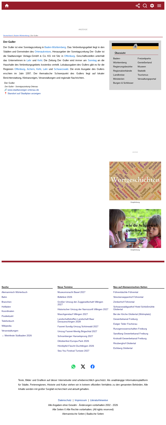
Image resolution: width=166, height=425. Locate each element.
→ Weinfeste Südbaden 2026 (17, 335)
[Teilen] (137, 5)
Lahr (29, 60)
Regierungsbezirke (122, 66)
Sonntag (92, 60)
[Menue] (159, 5)
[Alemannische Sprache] (135, 181)
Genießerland (145, 62)
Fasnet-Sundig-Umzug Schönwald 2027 (78, 326)
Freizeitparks (144, 58)
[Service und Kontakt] (152, 5)
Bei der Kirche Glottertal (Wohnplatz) (132, 314)
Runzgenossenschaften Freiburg (130, 328)
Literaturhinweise (99, 400)
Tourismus (143, 74)
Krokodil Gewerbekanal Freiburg (130, 338)
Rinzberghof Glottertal (124, 343)
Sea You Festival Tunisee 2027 (73, 350)
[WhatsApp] (73, 366)
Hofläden (6, 306)
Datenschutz (64, 400)
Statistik (142, 70)
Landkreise (118, 74)
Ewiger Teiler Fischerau (125, 324)
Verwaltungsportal (147, 79)
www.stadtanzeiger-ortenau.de (23, 90)
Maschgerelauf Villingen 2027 (73, 314)
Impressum (81, 400)
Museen (142, 66)
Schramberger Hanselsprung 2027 (75, 336)
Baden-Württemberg (21, 35)
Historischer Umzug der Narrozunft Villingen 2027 (83, 309)
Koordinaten (8, 311)
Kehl (39, 60)
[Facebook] (92, 366)
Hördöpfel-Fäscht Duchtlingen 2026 (76, 346)
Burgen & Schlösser (123, 83)
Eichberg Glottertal (122, 348)
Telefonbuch (8, 321)
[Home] (6, 5)
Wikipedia (7, 325)
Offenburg (69, 56)
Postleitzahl (7, 316)
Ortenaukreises (43, 51)
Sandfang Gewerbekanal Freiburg (130, 333)
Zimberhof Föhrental (123, 302)
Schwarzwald (61, 69)
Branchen (7, 302)
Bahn (4, 297)
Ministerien (118, 79)
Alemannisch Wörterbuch (14, 292)
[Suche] (144, 5)
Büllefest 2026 (65, 297)
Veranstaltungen (10, 330)
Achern (31, 69)
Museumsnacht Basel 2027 (71, 292)
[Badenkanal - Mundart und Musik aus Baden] (135, 228)
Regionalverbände (122, 70)
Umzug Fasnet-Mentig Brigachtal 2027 (77, 331)
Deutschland (8, 35)
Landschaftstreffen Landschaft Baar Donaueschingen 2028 (76, 320)
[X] (83, 366)
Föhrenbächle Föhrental (125, 292)
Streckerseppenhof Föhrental (128, 297)
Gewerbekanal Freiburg (125, 319)
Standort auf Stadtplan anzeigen (24, 93)
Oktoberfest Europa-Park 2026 (73, 341)
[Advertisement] (83, 20)
